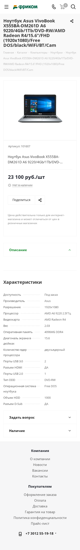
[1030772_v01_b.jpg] (40, 108)
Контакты (40, 476)
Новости (40, 464)
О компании (40, 459)
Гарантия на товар (40, 512)
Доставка (40, 506)
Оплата (40, 500)
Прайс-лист (40, 523)
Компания (40, 450)
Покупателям (40, 486)
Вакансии (40, 470)
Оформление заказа (40, 494)
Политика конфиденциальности (40, 517)
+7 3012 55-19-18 (40, 533)
